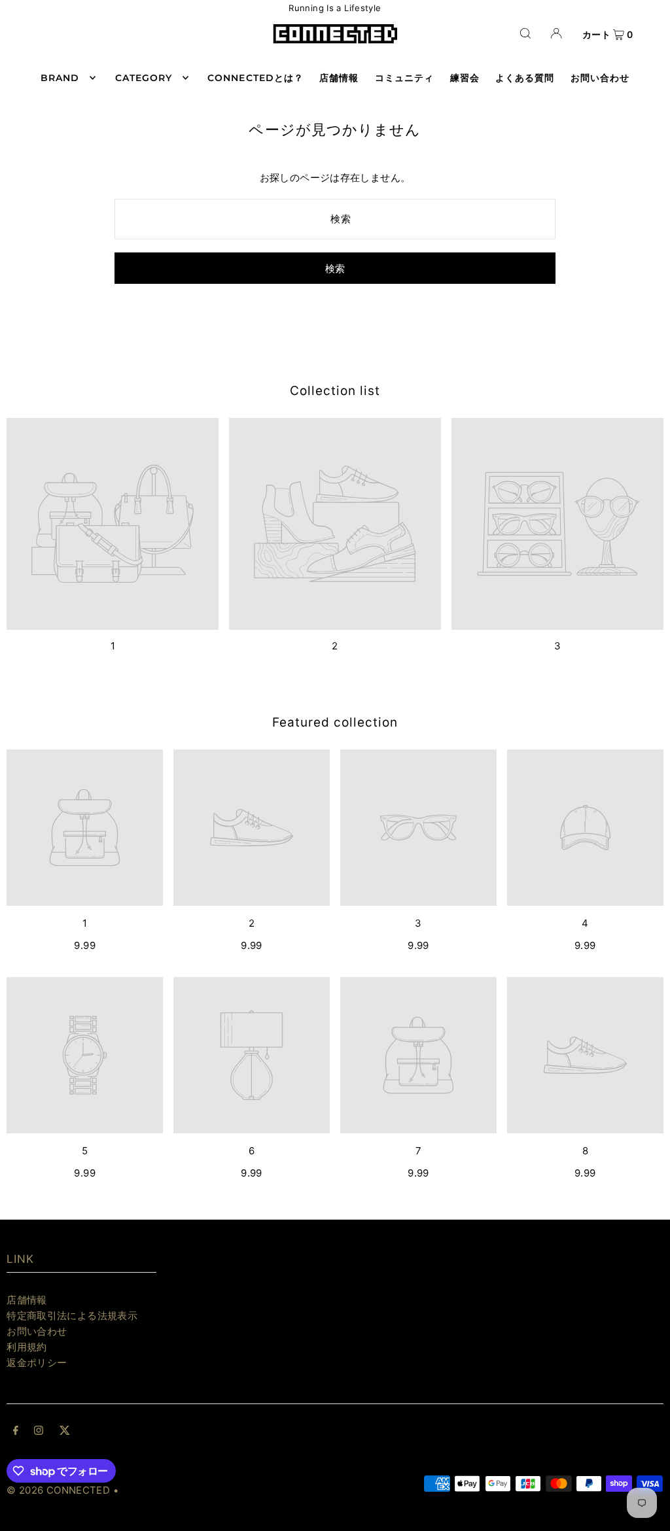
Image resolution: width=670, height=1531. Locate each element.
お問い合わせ (37, 1331)
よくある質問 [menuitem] (524, 78)
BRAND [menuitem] (60, 78)
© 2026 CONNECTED (58, 1490)
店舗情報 (27, 1300)
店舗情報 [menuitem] (339, 78)
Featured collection (334, 722)
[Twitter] (65, 1431)
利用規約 (27, 1347)
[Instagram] (38, 1431)
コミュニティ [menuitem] (404, 78)
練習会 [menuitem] (465, 78)
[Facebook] (15, 1431)
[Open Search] (525, 33)
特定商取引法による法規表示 (72, 1315)
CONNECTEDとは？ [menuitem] (255, 78)
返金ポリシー (37, 1362)
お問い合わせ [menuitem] (600, 78)
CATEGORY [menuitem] (143, 78)
